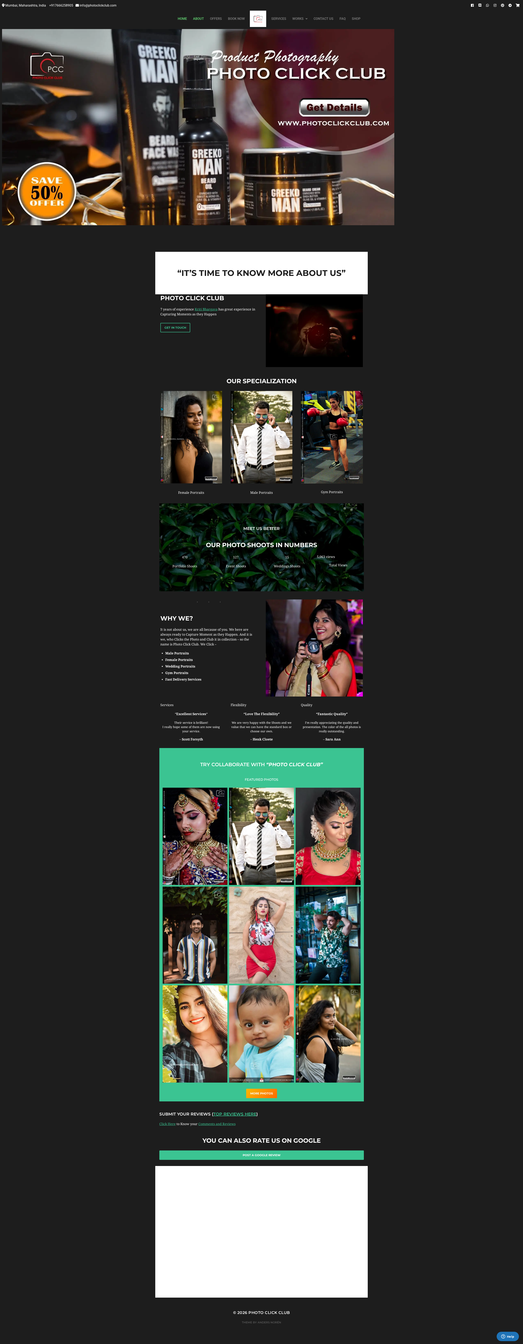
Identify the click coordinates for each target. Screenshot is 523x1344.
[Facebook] (472, 5)
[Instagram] (495, 5)
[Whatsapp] (487, 5)
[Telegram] (510, 5)
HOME (182, 19)
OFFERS (216, 19)
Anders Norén (269, 1322)
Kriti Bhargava (206, 309)
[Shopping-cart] (517, 5)
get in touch (175, 327)
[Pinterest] (502, 5)
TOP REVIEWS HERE (234, 1114)
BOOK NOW (236, 19)
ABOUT (198, 19)
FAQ (343, 19)
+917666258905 (61, 5)
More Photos (261, 1093)
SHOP (356, 19)
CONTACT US (323, 19)
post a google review (261, 1155)
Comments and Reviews (217, 1124)
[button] (300, 19)
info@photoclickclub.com (98, 5)
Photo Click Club (269, 1312)
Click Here (167, 1124)
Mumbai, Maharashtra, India (26, 5)
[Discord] (480, 5)
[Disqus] (261, 1246)
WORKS (298, 19)
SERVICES (278, 19)
